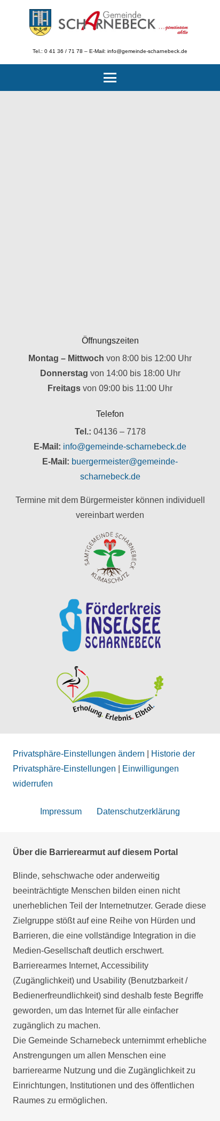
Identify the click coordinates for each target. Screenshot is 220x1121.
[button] (110, 77)
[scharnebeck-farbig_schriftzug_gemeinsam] (124, 22)
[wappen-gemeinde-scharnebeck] (40, 22)
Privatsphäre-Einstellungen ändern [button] (79, 753)
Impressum (61, 811)
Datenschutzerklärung (138, 811)
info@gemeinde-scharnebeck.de (124, 446)
